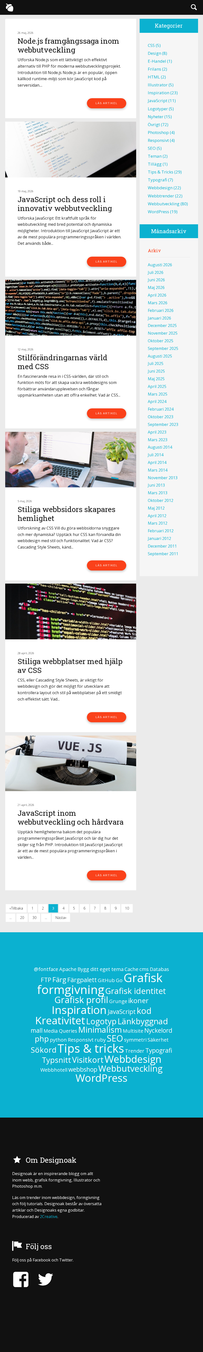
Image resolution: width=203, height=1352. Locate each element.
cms (144, 969)
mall (37, 1030)
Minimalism (100, 1029)
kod (144, 1010)
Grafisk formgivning (99, 983)
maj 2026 (156, 287)
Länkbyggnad (143, 1021)
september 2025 (163, 348)
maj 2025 (156, 378)
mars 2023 (157, 439)
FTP (46, 980)
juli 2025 (155, 363)
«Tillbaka (16, 908)
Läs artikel (107, 103)
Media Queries (60, 1031)
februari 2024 (161, 409)
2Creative (48, 1216)
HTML (154, 77)
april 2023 (157, 432)
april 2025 (157, 386)
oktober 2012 (160, 500)
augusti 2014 (160, 447)
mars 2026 (157, 302)
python (58, 1039)
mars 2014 (157, 470)
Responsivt (158, 140)
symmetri (135, 1039)
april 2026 (157, 295)
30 (34, 917)
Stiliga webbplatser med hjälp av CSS (70, 665)
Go (119, 980)
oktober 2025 (160, 340)
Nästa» (60, 917)
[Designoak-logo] (9, 7)
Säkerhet (158, 1039)
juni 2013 (156, 485)
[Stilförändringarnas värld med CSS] (70, 307)
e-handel (157, 61)
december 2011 (162, 546)
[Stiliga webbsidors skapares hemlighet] (70, 459)
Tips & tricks (160, 172)
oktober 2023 (160, 416)
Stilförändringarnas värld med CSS (62, 362)
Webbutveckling (163, 204)
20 (22, 917)
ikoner (138, 1000)
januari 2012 (159, 538)
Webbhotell (53, 1069)
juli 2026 (155, 272)
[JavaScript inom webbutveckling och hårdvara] (70, 763)
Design (154, 53)
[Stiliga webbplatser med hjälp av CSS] (70, 611)
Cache (131, 969)
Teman (155, 156)
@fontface (46, 969)
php (42, 1038)
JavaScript (157, 100)
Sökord (43, 1050)
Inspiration (158, 92)
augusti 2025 (160, 356)
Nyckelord (158, 1030)
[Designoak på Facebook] (20, 1279)
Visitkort (87, 1059)
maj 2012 (156, 508)
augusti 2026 (160, 264)
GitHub (106, 980)
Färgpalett (82, 980)
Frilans (154, 69)
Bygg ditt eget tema (100, 969)
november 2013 (163, 477)
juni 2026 (156, 280)
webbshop (82, 1069)
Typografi (157, 180)
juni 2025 (156, 371)
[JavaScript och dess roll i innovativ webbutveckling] (70, 149)
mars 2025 (157, 394)
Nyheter (155, 116)
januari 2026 (159, 318)
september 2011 (163, 553)
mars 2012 (157, 523)
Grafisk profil (81, 1000)
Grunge (118, 1001)
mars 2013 (157, 492)
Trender (134, 1050)
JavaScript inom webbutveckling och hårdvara (71, 817)
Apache (67, 969)
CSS (151, 45)
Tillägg (155, 164)
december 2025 (162, 325)
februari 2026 (161, 310)
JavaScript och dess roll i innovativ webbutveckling (65, 203)
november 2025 (163, 333)
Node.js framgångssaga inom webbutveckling (68, 45)
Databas (159, 969)
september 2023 (163, 424)
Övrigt (154, 124)
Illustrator (158, 85)
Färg (59, 979)
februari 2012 (161, 530)
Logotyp (101, 1021)
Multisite (133, 1031)
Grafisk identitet (135, 990)
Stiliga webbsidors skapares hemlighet (66, 513)
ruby (100, 1039)
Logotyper (158, 109)
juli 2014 (155, 454)
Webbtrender (161, 196)
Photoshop (158, 132)
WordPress (158, 211)
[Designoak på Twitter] (41, 1279)
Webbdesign (160, 187)
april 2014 (157, 462)
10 (127, 908)
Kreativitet (60, 1020)
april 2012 (157, 515)
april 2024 (157, 401)
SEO (152, 148)
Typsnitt (56, 1060)
